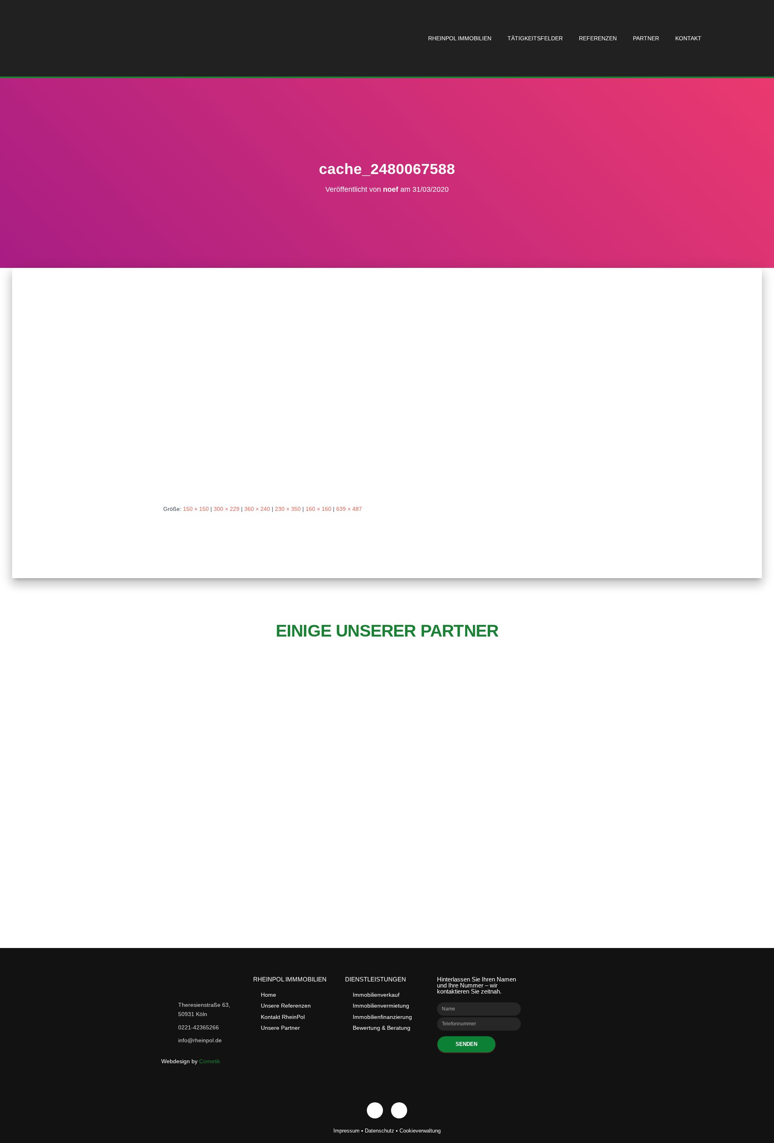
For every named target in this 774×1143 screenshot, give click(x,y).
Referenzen (598, 38)
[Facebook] (375, 1110)
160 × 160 (318, 509)
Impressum (346, 1131)
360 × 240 (257, 509)
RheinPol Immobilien (459, 38)
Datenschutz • (382, 1131)
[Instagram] (399, 1110)
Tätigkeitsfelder (535, 38)
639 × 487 (349, 509)
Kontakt (688, 38)
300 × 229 (226, 509)
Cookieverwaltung (420, 1131)
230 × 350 (288, 509)
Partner (646, 38)
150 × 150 (196, 509)
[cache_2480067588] (286, 393)
